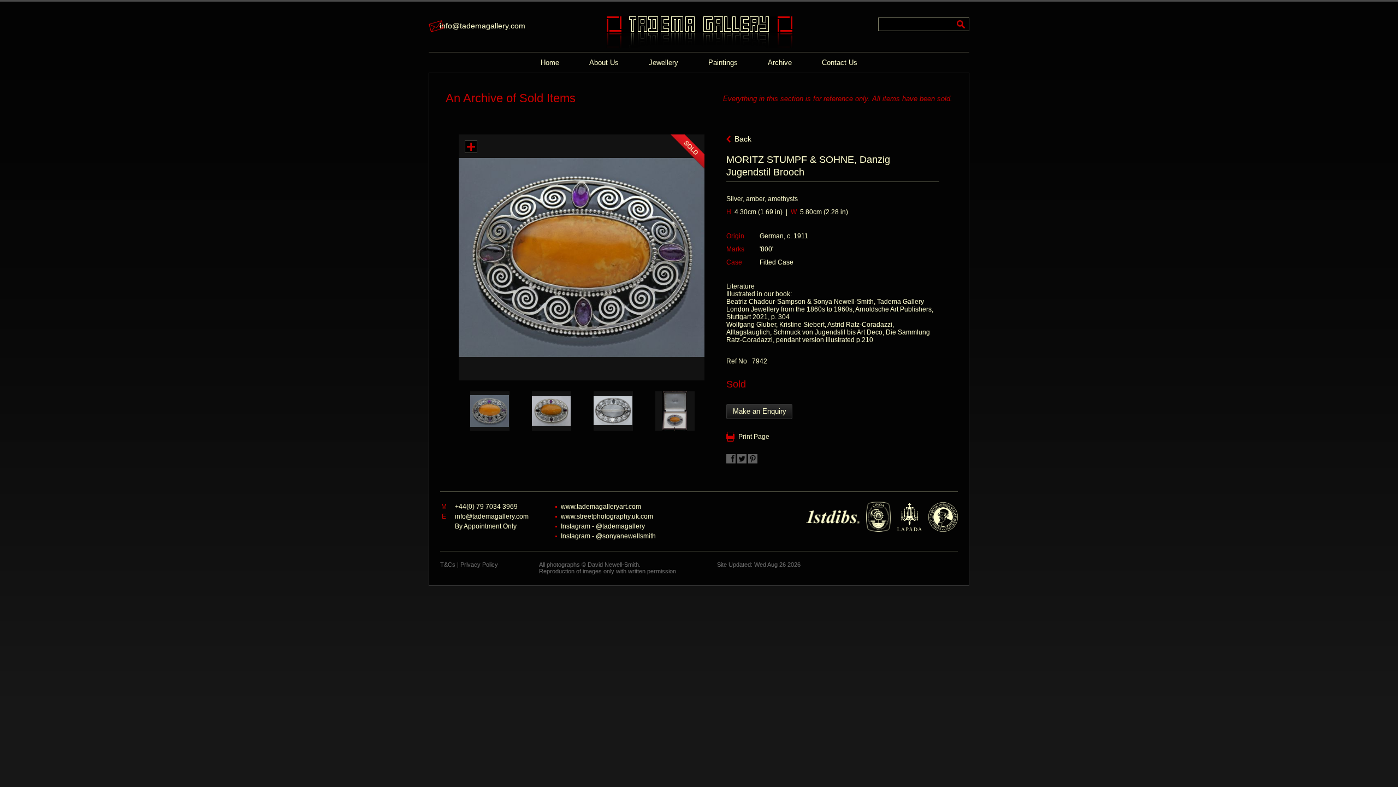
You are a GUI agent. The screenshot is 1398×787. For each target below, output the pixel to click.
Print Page (753, 437)
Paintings (723, 62)
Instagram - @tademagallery (603, 526)
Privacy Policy (479, 564)
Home (550, 62)
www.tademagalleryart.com (601, 506)
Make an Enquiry (759, 411)
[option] (489, 411)
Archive (780, 62)
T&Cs (447, 564)
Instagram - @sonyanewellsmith (608, 536)
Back (742, 138)
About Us (604, 62)
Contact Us (839, 62)
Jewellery (663, 62)
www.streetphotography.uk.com (607, 516)
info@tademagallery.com (482, 25)
